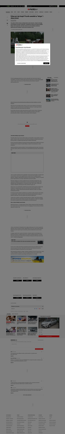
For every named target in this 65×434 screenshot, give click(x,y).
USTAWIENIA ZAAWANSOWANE (21, 63)
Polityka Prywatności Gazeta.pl (42, 60)
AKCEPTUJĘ (46, 63)
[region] (32, 54)
